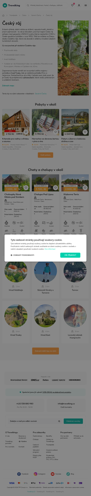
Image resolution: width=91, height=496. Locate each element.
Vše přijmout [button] (70, 255)
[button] (22, 255)
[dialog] (45, 248)
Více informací (50, 249)
